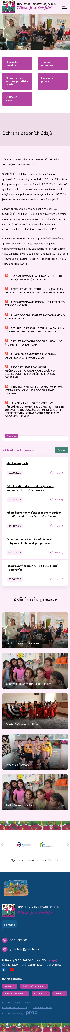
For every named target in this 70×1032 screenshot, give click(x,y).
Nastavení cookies (42, 1007)
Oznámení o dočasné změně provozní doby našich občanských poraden (32, 541)
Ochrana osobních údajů (14, 1007)
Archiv (61, 450)
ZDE (57, 860)
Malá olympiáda (17, 463)
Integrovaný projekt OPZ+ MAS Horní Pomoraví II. (32, 568)
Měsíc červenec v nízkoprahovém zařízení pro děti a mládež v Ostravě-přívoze (34, 515)
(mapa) (53, 960)
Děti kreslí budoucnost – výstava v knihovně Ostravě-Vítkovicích (30, 488)
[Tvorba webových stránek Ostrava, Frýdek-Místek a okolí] (32, 1013)
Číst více (55, 473)
